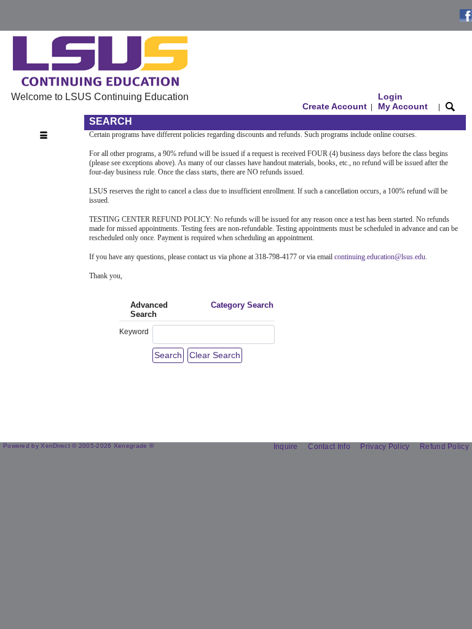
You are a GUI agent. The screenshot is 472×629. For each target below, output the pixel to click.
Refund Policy (444, 446)
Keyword (134, 331)
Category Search (242, 305)
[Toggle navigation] (47, 122)
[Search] (450, 106)
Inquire (285, 446)
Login (403, 101)
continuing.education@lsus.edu (379, 256)
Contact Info (329, 446)
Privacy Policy (384, 446)
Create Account (334, 106)
